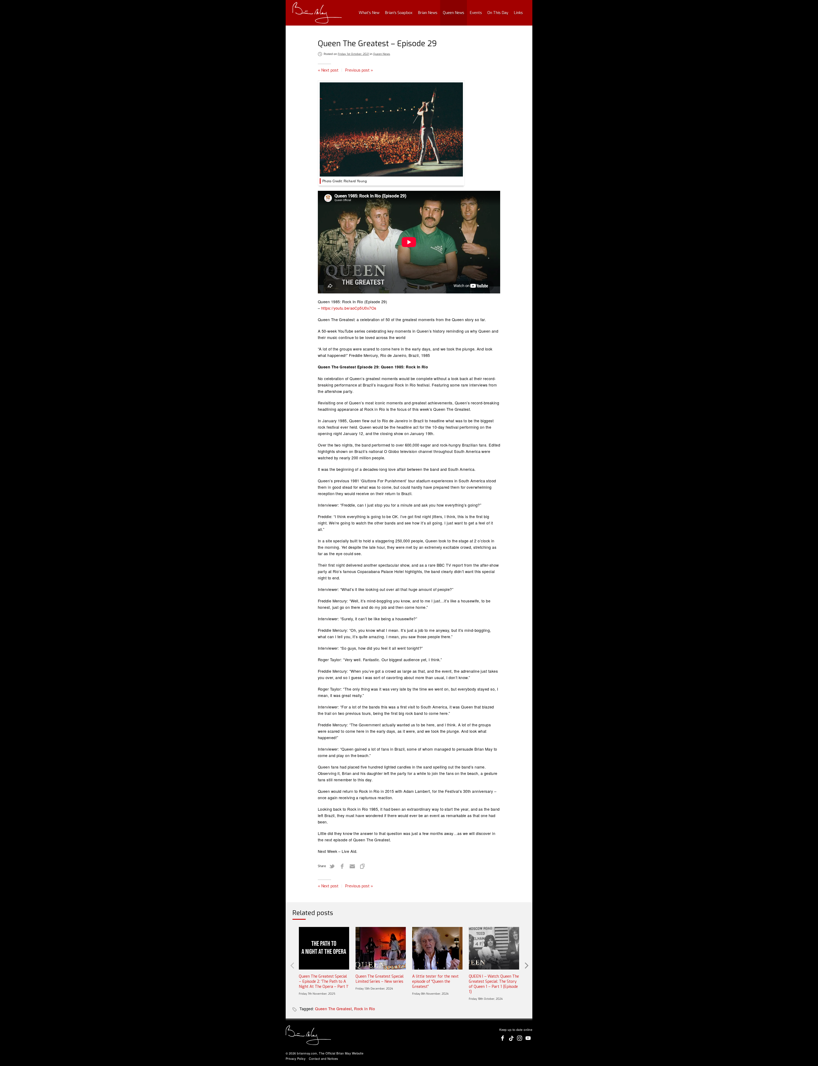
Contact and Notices (323, 1058)
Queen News (453, 12)
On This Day (497, 12)
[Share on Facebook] (342, 866)
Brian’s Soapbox (398, 12)
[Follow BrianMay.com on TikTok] (511, 1038)
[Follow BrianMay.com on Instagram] (519, 1038)
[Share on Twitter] (332, 866)
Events (476, 12)
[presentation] (291, 965)
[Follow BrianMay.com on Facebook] (502, 1038)
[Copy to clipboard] (362, 866)
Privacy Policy (295, 1058)
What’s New (369, 12)
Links (518, 12)
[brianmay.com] (317, 13)
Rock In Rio (364, 1008)
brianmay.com (307, 1053)
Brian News (427, 12)
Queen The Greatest (333, 1008)
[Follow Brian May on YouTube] (528, 1038)
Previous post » (359, 70)
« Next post (328, 70)
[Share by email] (352, 866)
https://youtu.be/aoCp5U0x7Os (348, 308)
